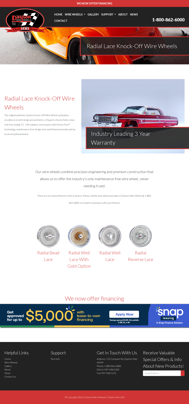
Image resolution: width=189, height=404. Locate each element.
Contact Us (10, 376)
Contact (60, 20)
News (134, 14)
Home (58, 14)
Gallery (93, 14)
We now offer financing (94, 3)
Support (107, 14)
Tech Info (55, 358)
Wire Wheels (74, 14)
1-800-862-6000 (168, 19)
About (123, 14)
